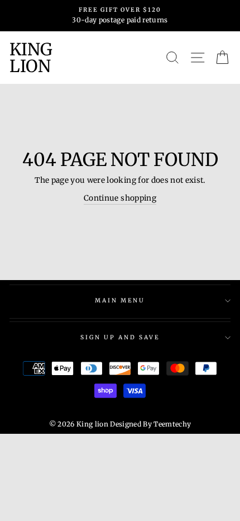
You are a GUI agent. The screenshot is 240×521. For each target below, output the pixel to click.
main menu (120, 300)
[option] (120, 16)
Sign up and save (120, 337)
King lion (30, 58)
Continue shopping (120, 198)
